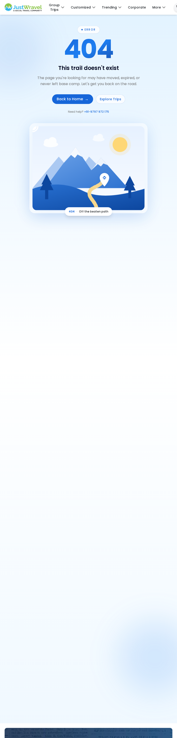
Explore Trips (110, 99)
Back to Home (72, 99)
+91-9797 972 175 (96, 112)
